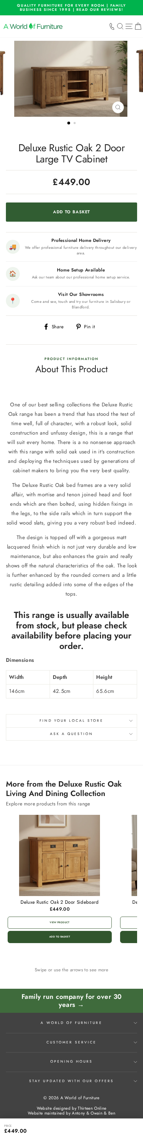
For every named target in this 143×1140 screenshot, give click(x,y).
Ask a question (71, 733)
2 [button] (75, 123)
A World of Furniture (71, 1022)
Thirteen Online (92, 1108)
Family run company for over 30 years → (72, 1000)
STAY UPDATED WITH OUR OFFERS (71, 1081)
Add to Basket (59, 937)
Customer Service (71, 1042)
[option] (71, 7)
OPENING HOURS (71, 1061)
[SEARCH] (120, 26)
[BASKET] (138, 26)
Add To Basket (122, 1129)
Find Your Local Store (71, 720)
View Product (60, 922)
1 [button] (69, 123)
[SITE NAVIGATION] (129, 26)
